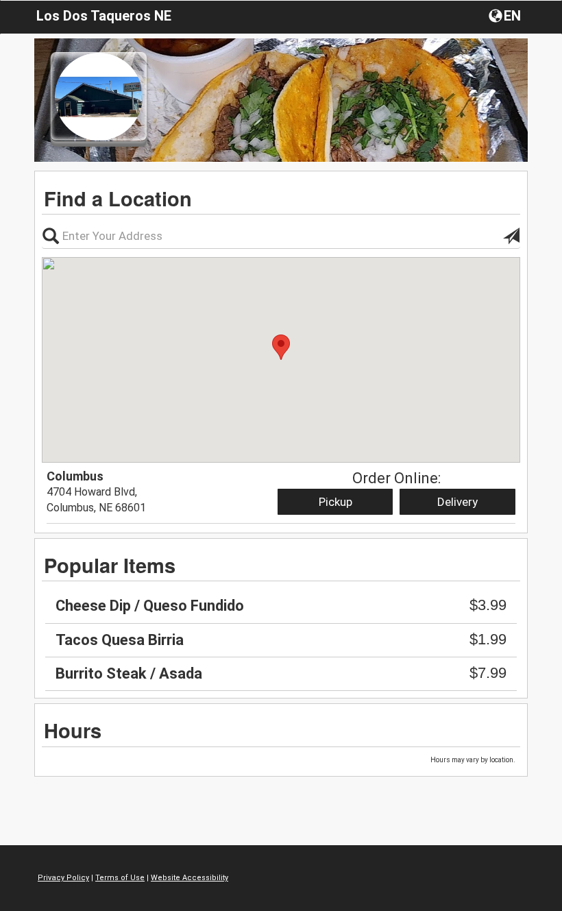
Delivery (457, 502)
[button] (506, 15)
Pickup (335, 502)
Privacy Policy (63, 877)
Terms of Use (120, 877)
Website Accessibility (189, 877)
